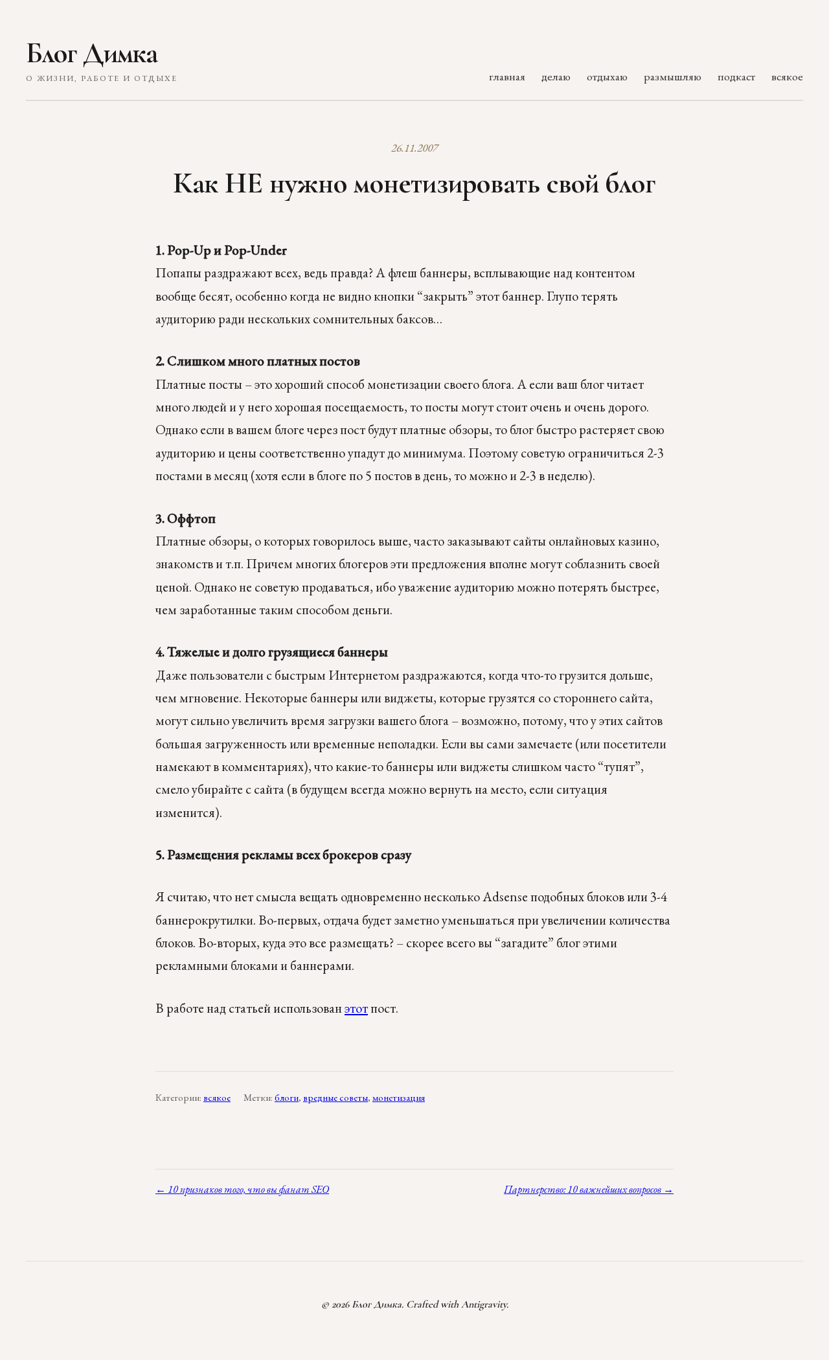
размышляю (672, 76)
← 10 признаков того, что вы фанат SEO (242, 1189)
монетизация (398, 1097)
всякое (787, 76)
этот (356, 1008)
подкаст (736, 76)
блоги (287, 1097)
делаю (556, 76)
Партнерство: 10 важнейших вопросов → (589, 1189)
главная (507, 76)
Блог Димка (91, 53)
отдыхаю (607, 76)
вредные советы (335, 1097)
